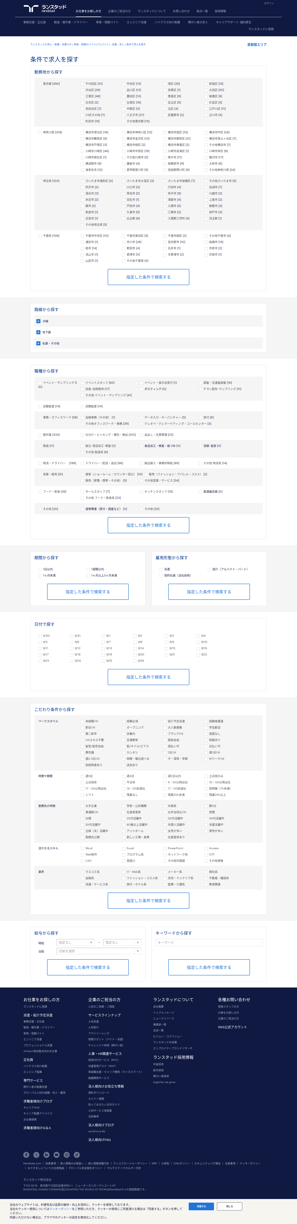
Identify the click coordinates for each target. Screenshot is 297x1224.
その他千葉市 (217, 235)
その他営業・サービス (158, 480)
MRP (154, 1163)
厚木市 (172, 157)
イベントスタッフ (96, 382)
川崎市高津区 (176, 151)
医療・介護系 (176, 884)
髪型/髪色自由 (94, 746)
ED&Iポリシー (182, 1163)
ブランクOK (175, 733)
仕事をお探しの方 (228, 1012)
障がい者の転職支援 (35, 1086)
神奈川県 (48, 132)
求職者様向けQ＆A (37, 1128)
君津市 (131, 254)
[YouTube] (57, 1155)
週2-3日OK (92, 758)
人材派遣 (93, 1021)
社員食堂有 (134, 812)
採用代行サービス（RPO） (104, 1059)
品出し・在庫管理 (155, 434)
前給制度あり (93, 765)
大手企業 (91, 805)
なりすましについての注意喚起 (45, 1168)
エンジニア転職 (32, 1071)
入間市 (172, 205)
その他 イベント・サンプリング (105, 395)
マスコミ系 (92, 871)
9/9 (172, 642)
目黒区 (172, 90)
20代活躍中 (134, 818)
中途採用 (158, 1064)
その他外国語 (176, 860)
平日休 (131, 782)
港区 (171, 83)
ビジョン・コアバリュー (167, 1036)
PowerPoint (175, 848)
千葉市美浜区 (135, 235)
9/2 (140, 635)
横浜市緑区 (134, 144)
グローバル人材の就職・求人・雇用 (44, 1092)
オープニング (135, 727)
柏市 (88, 248)
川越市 (213, 193)
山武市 (89, 260)
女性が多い (175, 830)
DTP (211, 854)
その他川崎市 (135, 157)
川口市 (131, 187)
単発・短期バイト (107, 22)
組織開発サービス (98, 1077)
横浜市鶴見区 (93, 138)
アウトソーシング (98, 1033)
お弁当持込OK (177, 812)
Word (89, 848)
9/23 (46, 660)
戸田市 (131, 205)
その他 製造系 (94, 452)
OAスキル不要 (94, 740)
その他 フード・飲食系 (100, 497)
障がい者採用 (161, 1076)
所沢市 (89, 187)
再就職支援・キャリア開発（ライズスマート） (115, 1071)
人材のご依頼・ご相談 (101, 1006)
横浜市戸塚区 (93, 144)
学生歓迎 (214, 727)
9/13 (109, 648)
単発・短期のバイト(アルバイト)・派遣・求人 (99, 44)
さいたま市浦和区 (96, 180)
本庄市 (89, 199)
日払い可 (214, 746)
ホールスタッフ (95, 491)
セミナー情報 (96, 1098)
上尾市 (213, 199)
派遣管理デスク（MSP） (102, 1066)
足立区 (172, 102)
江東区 (89, 96)
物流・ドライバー (55, 463)
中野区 (131, 108)
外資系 (172, 805)
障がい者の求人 (198, 22)
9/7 (108, 642)
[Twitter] (36, 1155)
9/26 (141, 660)
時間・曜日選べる (138, 758)
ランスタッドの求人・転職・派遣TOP (51, 44)
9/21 (172, 654)
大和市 (213, 163)
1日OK (172, 752)
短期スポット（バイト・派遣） (106, 1039)
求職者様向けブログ (38, 1101)
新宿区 (213, 83)
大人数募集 (175, 727)
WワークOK (216, 758)
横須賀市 (91, 163)
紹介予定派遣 (176, 721)
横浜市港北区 (93, 132)
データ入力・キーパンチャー (162, 417)
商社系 (213, 871)
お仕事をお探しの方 (88, 11)
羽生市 (131, 199)
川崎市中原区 (135, 151)
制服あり (214, 740)
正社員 (28, 1059)
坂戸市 (213, 212)
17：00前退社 (177, 788)
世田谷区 (91, 108)
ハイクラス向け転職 (167, 22)
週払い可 (173, 746)
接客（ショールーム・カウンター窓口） (110, 474)
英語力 (131, 860)
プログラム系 (135, 854)
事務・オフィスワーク (57, 417)
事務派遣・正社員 (34, 22)
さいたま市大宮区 (138, 180)
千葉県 (47, 235)
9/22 (204, 654)
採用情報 (220, 11)
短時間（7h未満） (220, 788)
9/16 (204, 648)
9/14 (141, 648)
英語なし (214, 733)
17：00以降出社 (95, 788)
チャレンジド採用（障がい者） (106, 1045)
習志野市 (173, 242)
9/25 (109, 660)
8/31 (78, 635)
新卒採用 (158, 1070)
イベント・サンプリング (58, 382)
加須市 (213, 187)
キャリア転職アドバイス (37, 1113)
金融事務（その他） (98, 417)
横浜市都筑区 (176, 138)
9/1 (108, 635)
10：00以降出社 (220, 782)
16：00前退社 (136, 788)
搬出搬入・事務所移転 (158, 463)
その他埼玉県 (93, 224)
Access (214, 848)
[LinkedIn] (46, 1155)
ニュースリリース (163, 1018)
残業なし (132, 794)
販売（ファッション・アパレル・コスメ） (176, 474)
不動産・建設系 (219, 878)
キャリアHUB (31, 1107)
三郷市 (172, 212)
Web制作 (91, 854)
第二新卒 (91, 733)
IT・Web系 (134, 871)
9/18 (78, 654)
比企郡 (131, 218)
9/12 (77, 648)
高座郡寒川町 (176, 169)
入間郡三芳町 (176, 218)
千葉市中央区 (93, 235)
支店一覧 (158, 1030)
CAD (88, 860)
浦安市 (89, 242)
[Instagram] (67, 1155)
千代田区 (91, 83)
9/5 (45, 642)
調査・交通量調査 (214, 382)
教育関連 (214, 884)
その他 (47, 508)
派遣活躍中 (216, 824)
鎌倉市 (131, 163)
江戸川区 (214, 108)
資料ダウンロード (98, 1092)
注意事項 (230, 1163)
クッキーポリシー (250, 1163)
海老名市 (91, 169)
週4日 (130, 776)
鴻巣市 (172, 199)
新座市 (89, 212)
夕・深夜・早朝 (178, 758)
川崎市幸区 (216, 151)
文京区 (89, 102)
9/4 (203, 635)
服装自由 (173, 740)
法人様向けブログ (101, 1125)
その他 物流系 (212, 463)
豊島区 (172, 96)
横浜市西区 (175, 132)
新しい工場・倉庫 (138, 837)
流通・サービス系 (96, 884)
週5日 (89, 776)
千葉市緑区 (175, 235)
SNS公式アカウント (232, 1027)
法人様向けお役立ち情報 (106, 1086)
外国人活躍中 (176, 824)
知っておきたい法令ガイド (104, 1104)
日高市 (89, 218)
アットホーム (135, 830)
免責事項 (50, 1163)
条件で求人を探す (136, 44)
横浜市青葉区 (176, 144)
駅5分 (212, 805)
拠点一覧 (202, 11)
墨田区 (131, 96)
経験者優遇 (216, 721)
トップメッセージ (163, 1012)
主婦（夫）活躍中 (96, 830)
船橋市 (213, 242)
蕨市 (88, 205)
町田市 (89, 121)
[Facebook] (26, 1155)
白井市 (172, 248)
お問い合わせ (181, 11)
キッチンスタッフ (155, 491)
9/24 (78, 660)
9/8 (140, 642)
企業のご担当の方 (119, 11)
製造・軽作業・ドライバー (71, 22)
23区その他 (92, 115)
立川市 (213, 115)
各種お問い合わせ (234, 999)
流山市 (89, 254)
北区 (171, 108)
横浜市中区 (216, 132)
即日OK (90, 727)
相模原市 (173, 163)
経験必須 (132, 721)
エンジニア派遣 (136, 22)
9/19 (109, 654)
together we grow (164, 1082)
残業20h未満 (176, 794)
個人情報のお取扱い (72, 1163)
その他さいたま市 (220, 180)
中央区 (131, 83)
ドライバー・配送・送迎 (101, 463)
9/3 (172, 635)
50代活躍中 (92, 824)
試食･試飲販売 (94, 389)
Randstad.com (32, 1163)
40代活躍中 (216, 818)
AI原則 (165, 1163)
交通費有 (132, 740)
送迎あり (132, 765)
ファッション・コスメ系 (142, 878)
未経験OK (91, 721)
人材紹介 (93, 1027)
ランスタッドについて (152, 11)
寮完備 (89, 752)
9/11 (45, 648)
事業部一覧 (159, 1024)
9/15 (172, 648)
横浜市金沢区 (135, 138)
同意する (201, 1206)
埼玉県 (47, 180)
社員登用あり (176, 837)
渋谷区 (89, 90)
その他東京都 (135, 121)
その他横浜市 (217, 144)
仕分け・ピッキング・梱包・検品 (106, 434)
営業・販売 (50, 474)
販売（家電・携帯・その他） (103, 480)
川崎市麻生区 (93, 157)
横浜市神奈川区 (136, 132)
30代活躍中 (175, 818)
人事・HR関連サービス (105, 1053)
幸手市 (172, 193)
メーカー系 (175, 871)
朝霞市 (213, 205)
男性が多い (216, 830)
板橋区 (213, 96)
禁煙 (212, 812)
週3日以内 (174, 776)
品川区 (131, 90)
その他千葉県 (135, 260)
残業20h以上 (217, 794)
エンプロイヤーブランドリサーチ (173, 1048)
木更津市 (173, 254)
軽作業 (47, 434)
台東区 (131, 102)
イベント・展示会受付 (158, 382)
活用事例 (93, 1116)
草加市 (131, 193)
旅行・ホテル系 (136, 884)
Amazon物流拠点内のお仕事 (40, 1051)
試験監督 (48, 406)
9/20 (141, 654)
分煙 (88, 818)
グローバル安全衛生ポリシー (85, 1168)
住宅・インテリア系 (180, 878)
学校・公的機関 (136, 805)
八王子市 (132, 115)
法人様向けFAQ (99, 1140)
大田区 (213, 90)
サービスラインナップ (104, 1015)
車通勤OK (91, 812)
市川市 (131, 242)
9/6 (77, 642)
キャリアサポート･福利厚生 (233, 22)
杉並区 (213, 102)
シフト (89, 794)
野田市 (131, 248)
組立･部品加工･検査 (98, 445)
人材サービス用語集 (100, 1110)
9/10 (204, 642)
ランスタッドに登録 (261, 29)
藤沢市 (213, 157)
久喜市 (131, 212)
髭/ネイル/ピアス (138, 746)
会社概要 (158, 1006)
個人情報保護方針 (98, 1163)
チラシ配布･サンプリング (219, 389)
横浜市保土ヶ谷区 (220, 138)
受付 (206, 417)
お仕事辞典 (30, 1119)
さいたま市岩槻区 (179, 180)
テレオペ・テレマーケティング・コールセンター (175, 423)
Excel (130, 848)
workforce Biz (96, 1131)
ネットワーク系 (178, 854)
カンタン (132, 752)
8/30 (46, 635)
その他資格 (216, 860)
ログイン (269, 3)
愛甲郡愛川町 (135, 169)
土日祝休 (91, 782)
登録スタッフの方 (228, 1006)
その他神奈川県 (219, 169)
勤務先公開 (92, 837)
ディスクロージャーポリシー (130, 1163)
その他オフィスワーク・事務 (103, 423)
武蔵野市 (173, 115)
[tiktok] (77, 1155)
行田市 (172, 187)
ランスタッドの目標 (165, 1042)
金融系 (89, 878)
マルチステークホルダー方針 (124, 1168)
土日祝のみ (216, 776)
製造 (46, 445)
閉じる (229, 1206)
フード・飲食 (51, 491)
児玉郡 (213, 218)
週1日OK (214, 752)
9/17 (46, 654)
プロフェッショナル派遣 (37, 1045)
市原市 (213, 248)
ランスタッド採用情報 (173, 1057)
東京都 (47, 83)
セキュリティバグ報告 (207, 1163)
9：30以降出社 (178, 782)
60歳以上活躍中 (137, 824)
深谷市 (89, 193)
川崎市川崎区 (93, 151)
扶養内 (131, 733)
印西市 (213, 254)
